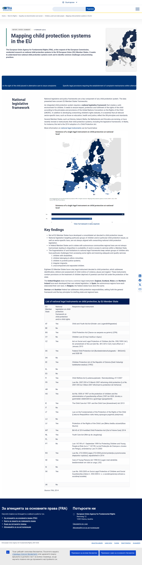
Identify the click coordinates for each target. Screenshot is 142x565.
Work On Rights (12, 16)
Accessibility (136, 543)
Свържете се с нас (80, 524)
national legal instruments (71, 128)
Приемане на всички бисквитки (84, 553)
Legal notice (108, 543)
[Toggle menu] (137, 9)
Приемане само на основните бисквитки (117, 553)
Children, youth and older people (54, 16)
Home (4, 16)
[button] (140, 276)
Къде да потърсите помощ (15, 524)
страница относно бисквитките (24, 554)
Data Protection (126, 543)
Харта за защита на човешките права (20, 521)
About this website (97, 543)
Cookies (116, 543)
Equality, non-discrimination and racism (31, 16)
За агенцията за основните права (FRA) (20, 518)
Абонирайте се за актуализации (17, 527)
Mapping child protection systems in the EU (79, 16)
